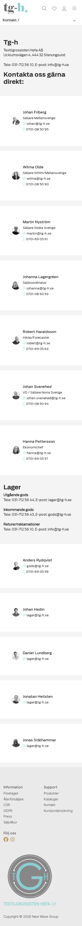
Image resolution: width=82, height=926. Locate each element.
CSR (6, 805)
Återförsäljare (13, 799)
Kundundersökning (58, 811)
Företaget (10, 793)
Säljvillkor (10, 822)
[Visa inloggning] (64, 8)
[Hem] (15, 8)
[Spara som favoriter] (54, 8)
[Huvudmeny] (74, 8)
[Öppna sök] (44, 8)
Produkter (51, 793)
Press (7, 816)
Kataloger (51, 799)
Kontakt (49, 805)
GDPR (7, 811)
